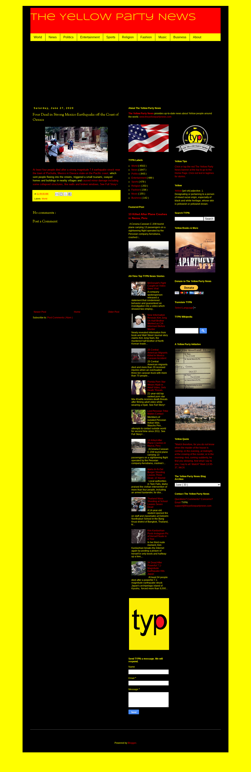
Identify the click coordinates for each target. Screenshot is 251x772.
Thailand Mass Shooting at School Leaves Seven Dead (157, 502)
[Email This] (57, 194)
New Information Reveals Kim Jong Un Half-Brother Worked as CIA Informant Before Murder (157, 322)
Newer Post (40, 312)
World (38, 37)
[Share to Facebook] (70, 194)
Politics (68, 37)
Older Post (113, 312)
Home (77, 312)
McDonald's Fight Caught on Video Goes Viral (156, 286)
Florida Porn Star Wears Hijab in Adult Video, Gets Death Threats (156, 386)
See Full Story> (109, 184)
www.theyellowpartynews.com (155, 116)
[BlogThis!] (61, 194)
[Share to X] (65, 194)
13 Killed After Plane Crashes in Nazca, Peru (156, 443)
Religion (128, 37)
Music (162, 37)
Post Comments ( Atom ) (60, 317)
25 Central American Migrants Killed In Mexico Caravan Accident (157, 354)
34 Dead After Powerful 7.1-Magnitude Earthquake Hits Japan (156, 568)
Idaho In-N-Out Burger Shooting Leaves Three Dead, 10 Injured (156, 473)
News (53, 37)
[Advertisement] (125, 70)
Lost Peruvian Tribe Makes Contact (157, 412)
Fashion (146, 37)
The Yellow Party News (113, 17)
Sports (110, 37)
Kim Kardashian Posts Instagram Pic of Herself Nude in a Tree (157, 534)
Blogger (132, 743)
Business (179, 37)
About (197, 37)
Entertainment (90, 37)
